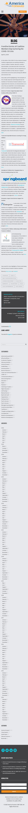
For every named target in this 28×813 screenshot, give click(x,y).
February (4, 432)
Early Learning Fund (5, 378)
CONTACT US (22, 11)
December (4, 452)
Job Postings (4, 391)
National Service (5, 393)
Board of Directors (5, 370)
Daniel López (4, 734)
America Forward (5, 364)
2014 (2, 697)
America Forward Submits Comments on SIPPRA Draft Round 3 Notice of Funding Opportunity (14, 767)
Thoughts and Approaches (7, 411)
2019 (2, 581)
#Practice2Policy (5, 358)
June (3, 440)
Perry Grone (8, 271)
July (3, 442)
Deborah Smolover (5, 736)
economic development (8, 281)
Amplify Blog (4, 366)
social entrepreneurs (7, 286)
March (3, 434)
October (4, 448)
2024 (2, 454)
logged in (10, 334)
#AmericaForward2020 (6, 356)
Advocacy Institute (5, 362)
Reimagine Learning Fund (7, 405)
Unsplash (15, 271)
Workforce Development (7, 415)
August (4, 470)
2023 (2, 477)
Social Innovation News (6, 407)
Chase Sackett (4, 732)
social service (19, 286)
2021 (2, 530)
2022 (2, 503)
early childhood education (9, 278)
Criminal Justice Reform (6, 376)
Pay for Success (4, 403)
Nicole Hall (3, 738)
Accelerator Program (6, 360)
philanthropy (14, 283)
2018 (2, 595)
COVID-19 (12, 275)
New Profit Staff (5, 395)
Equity (2, 382)
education (18, 281)
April (3, 436)
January (4, 430)
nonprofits (5, 283)
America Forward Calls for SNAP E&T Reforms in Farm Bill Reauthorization (14, 772)
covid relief (5, 275)
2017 (2, 617)
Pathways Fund (4, 399)
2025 (2, 444)
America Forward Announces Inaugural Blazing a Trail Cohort (15, 762)
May (3, 438)
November (4, 450)
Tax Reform (4, 409)
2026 (2, 428)
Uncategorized (4, 413)
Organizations (4, 397)
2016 (2, 644)
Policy (21, 283)
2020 (2, 556)
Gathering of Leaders (6, 386)
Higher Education (5, 388)
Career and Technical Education (8, 372)
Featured (3, 384)
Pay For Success (4, 401)
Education (3, 380)
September (4, 495)
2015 (2, 670)
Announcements (5, 368)
